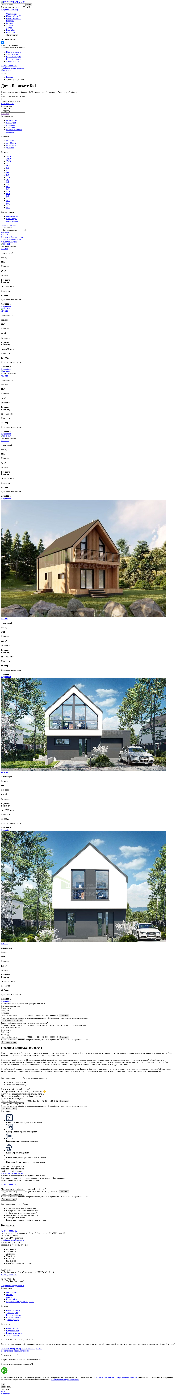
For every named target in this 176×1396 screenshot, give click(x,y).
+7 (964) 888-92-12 (9, 66)
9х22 (8, 207)
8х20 (8, 194)
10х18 (8, 159)
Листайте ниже (7, 104)
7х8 (7, 182)
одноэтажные (12, 221)
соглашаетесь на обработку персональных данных (115, 1377)
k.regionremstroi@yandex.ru (12, 68)
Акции (10, 25)
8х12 (8, 187)
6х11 (8, 166)
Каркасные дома (13, 57)
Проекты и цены (13, 52)
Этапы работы (12, 1335)
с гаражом (10, 125)
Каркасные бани (13, 59)
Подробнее (6, 306)
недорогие (10, 132)
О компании (11, 14)
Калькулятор (12, 35)
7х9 (7, 184)
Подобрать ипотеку (9, 9)
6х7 (7, 170)
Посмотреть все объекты (12, 1173)
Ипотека (10, 21)
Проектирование (13, 18)
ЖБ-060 (4, 311)
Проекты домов (13, 1310)
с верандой (11, 123)
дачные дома (11, 120)
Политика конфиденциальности (15, 1351)
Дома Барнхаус (12, 61)
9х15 (8, 205)
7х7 (7, 180)
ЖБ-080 (4, 376)
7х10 (8, 177)
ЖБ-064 (4, 249)
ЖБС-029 (5, 441)
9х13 (8, 200)
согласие (11, 1018)
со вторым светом (14, 130)
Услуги (9, 28)
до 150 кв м (11, 141)
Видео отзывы (12, 1331)
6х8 (7, 173)
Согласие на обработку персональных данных (21, 1348)
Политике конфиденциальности (65, 1380)
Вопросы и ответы (14, 1333)
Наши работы (13, 16)
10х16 (8, 156)
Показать (5, 114)
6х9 (7, 175)
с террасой (10, 127)
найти (28, 5)
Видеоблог (11, 30)
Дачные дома (12, 54)
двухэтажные (12, 216)
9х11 (8, 198)
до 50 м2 (10, 148)
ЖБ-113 (4, 943)
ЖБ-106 (4, 772)
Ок (3, 1384)
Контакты (10, 32)
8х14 (8, 189)
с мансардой (11, 219)
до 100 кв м (11, 143)
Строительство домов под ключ (20, 1301)
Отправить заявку (9, 1042)
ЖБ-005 (4, 619)
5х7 (7, 163)
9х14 (8, 203)
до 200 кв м (11, 145)
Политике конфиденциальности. (74, 1018)
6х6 (7, 168)
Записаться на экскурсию (12, 1020)
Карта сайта (11, 1299)
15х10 (8, 161)
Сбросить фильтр (8, 225)
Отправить (64, 1015)
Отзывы (9, 23)
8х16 (8, 191)
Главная (9, 77)
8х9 (7, 196)
